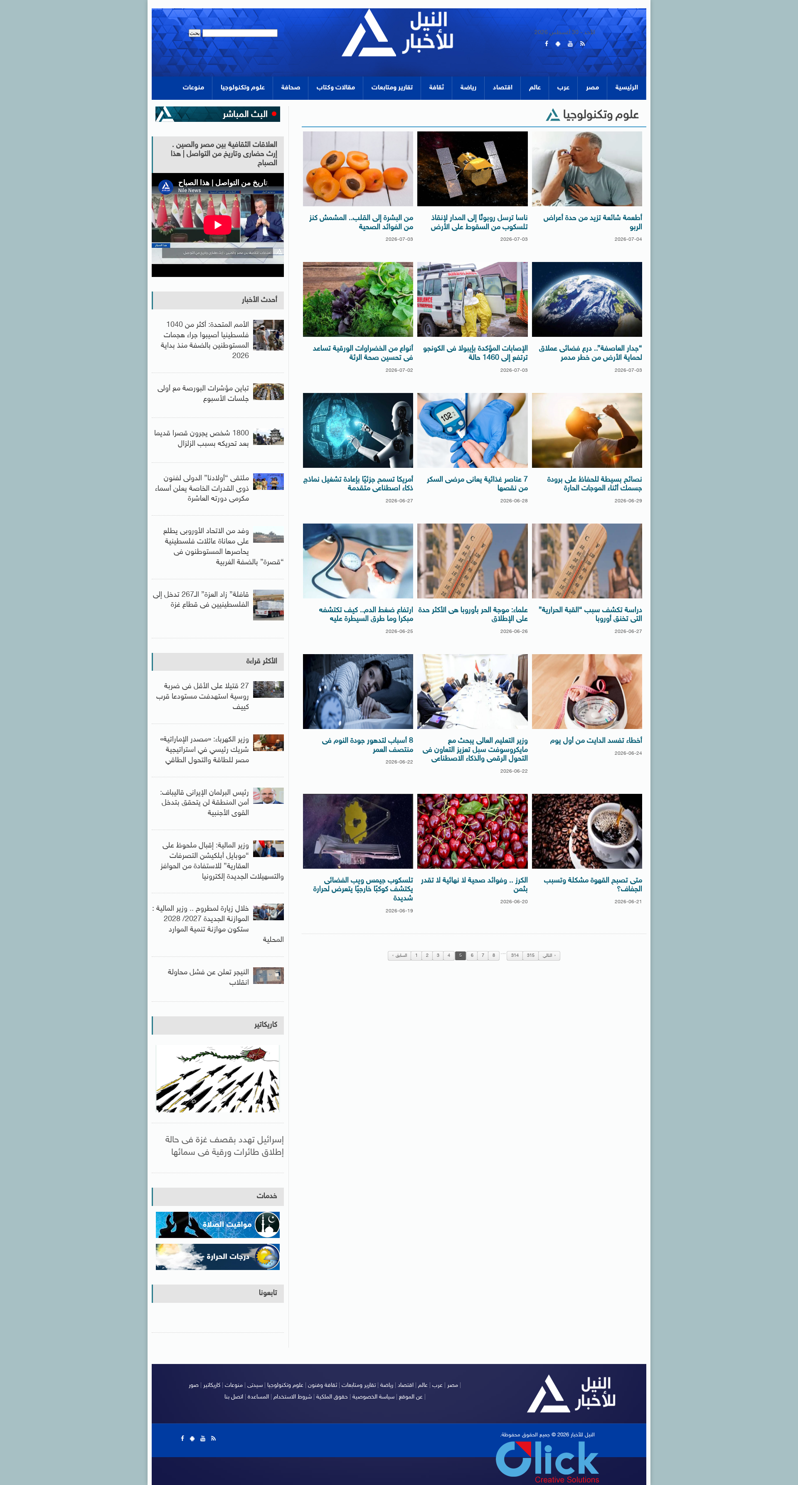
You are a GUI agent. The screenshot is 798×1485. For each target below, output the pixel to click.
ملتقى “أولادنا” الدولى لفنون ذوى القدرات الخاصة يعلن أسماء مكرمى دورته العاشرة (202, 489)
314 (515, 956)
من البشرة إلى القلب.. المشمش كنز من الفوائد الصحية (361, 223)
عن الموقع (411, 1397)
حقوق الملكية (332, 1397)
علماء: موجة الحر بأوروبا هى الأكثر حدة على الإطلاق (473, 615)
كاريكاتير (265, 1025)
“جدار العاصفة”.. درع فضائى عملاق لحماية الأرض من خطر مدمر (590, 353)
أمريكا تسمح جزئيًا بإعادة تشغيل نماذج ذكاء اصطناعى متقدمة (358, 484)
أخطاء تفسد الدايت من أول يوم (596, 741)
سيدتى (255, 1385)
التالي (547, 956)
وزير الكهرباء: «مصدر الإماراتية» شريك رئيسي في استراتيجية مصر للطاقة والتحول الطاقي (204, 750)
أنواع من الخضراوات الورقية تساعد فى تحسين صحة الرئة (363, 353)
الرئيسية (627, 88)
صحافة (290, 88)
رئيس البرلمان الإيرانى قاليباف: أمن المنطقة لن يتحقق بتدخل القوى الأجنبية (204, 803)
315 (530, 956)
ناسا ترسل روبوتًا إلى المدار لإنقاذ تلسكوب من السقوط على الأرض (479, 223)
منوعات (193, 88)
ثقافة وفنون (322, 1385)
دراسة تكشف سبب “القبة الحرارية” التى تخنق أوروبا (590, 615)
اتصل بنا (233, 1397)
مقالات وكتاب (336, 88)
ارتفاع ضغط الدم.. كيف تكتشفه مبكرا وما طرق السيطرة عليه (366, 615)
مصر (592, 88)
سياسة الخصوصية (373, 1397)
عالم (535, 88)
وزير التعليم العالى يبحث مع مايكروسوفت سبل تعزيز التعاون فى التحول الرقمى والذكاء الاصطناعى (475, 750)
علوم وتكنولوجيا (243, 88)
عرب (563, 88)
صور (194, 1385)
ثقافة (436, 88)
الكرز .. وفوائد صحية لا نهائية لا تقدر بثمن (474, 885)
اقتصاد (502, 88)
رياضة (468, 88)
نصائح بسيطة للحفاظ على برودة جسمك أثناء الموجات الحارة (594, 484)
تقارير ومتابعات (392, 88)
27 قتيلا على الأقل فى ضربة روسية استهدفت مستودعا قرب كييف (202, 697)
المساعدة (258, 1397)
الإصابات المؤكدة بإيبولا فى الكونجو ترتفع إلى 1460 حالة (475, 353)
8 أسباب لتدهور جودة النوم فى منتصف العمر (367, 745)
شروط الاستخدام (292, 1397)
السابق (401, 956)
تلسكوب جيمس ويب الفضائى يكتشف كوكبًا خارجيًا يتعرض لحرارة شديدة (363, 889)
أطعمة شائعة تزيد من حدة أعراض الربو (593, 223)
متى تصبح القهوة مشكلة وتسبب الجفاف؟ (593, 885)
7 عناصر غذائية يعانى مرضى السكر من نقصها (477, 484)
